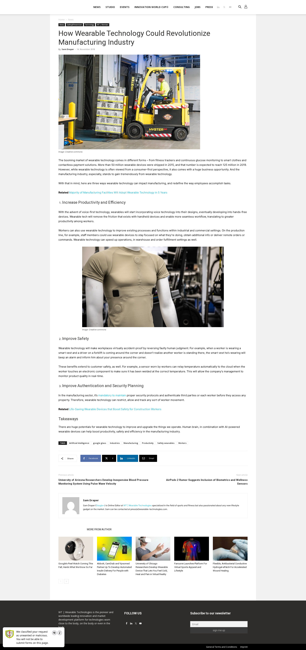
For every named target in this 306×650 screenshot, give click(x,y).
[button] (240, 7)
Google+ (100, 505)
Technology (89, 24)
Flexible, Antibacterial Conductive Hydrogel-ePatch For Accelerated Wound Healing (230, 567)
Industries (115, 443)
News (97, 7)
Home (61, 19)
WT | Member (102, 24)
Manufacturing (131, 443)
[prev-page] (60, 581)
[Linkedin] (218, 7)
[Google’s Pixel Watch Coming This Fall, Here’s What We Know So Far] (75, 549)
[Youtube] (230, 7)
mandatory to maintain (112, 395)
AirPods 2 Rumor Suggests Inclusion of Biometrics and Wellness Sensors (207, 481)
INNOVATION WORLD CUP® (151, 7)
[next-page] (66, 581)
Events (124, 7)
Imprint (244, 646)
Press (209, 7)
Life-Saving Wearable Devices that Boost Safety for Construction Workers (115, 409)
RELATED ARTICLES (72, 529)
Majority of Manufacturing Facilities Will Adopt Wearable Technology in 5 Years (118, 192)
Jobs (197, 7)
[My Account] (246, 7)
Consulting (181, 7)
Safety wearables (165, 443)
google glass (99, 443)
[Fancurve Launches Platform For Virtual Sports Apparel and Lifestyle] (191, 549)
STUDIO (110, 7)
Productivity (148, 443)
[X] (224, 7)
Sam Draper (68, 49)
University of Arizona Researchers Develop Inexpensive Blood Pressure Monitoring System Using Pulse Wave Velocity (103, 481)
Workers (182, 443)
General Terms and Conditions (221, 646)
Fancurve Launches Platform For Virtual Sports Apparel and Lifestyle (190, 567)
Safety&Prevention (74, 24)
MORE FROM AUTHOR (99, 529)
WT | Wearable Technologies (137, 505)
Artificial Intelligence (79, 443)
